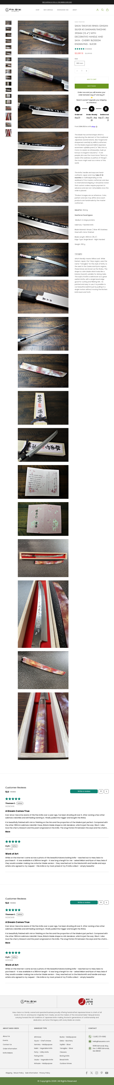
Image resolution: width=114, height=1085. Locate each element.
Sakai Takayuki (80, 22)
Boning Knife (64, 1056)
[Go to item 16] (8, 116)
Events (5, 1040)
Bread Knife (64, 1060)
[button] (80, 49)
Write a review (84, 791)
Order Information (10, 1049)
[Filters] (101, 791)
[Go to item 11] (8, 84)
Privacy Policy (45, 1073)
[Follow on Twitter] (91, 1073)
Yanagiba (78, 254)
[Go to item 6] (8, 53)
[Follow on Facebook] (86, 1073)
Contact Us (7, 1044)
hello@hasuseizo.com (101, 1041)
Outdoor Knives (66, 1063)
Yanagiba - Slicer (66, 1048)
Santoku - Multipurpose (43, 1044)
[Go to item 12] (8, 90)
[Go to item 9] (8, 71)
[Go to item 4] (8, 41)
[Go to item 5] (8, 47)
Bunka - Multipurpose (68, 1037)
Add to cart (91, 79)
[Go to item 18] (8, 133)
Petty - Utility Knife (41, 1052)
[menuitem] (38, 10)
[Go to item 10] (8, 77)
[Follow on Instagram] (96, 1073)
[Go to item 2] (8, 29)
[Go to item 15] (8, 108)
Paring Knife (38, 1056)
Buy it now (92, 86)
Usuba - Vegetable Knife (43, 1060)
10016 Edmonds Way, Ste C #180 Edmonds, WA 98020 (101, 1048)
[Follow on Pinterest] (101, 1073)
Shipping (9, 1073)
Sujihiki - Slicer (65, 1044)
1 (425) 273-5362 (99, 1036)
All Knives (37, 1037)
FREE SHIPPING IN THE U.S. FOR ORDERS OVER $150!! (57, 2)
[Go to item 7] (8, 59)
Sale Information (31, 1073)
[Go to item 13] (8, 96)
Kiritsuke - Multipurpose (43, 1063)
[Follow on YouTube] (106, 1073)
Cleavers (63, 1052)
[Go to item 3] (8, 35)
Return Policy (19, 1073)
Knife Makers (8, 1053)
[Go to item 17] (8, 124)
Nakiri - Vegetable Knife (43, 1048)
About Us (6, 1036)
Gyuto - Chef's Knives (42, 1041)
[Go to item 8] (8, 65)
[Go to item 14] (8, 102)
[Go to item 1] (8, 23)
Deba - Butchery (66, 1041)
